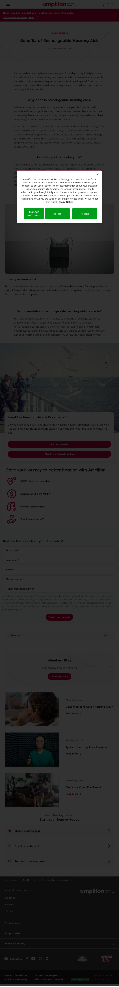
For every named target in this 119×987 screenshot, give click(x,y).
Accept (85, 213)
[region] (59, 197)
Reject (57, 213)
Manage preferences (34, 213)
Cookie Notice (65, 201)
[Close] (97, 174)
